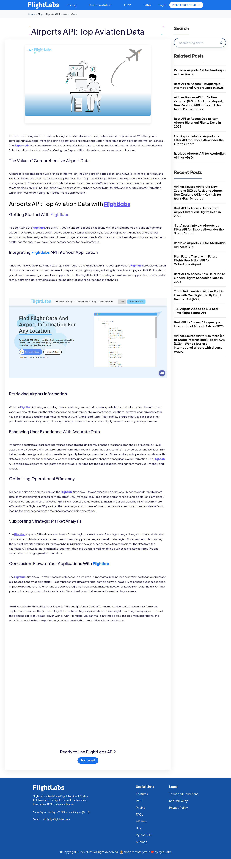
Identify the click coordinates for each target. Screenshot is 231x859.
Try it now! (88, 760)
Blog (40, 14)
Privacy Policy (178, 807)
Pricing (71, 5)
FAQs (147, 5)
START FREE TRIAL (184, 5)
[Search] (221, 43)
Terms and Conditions (183, 794)
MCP (127, 5)
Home (31, 14)
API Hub (141, 821)
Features (142, 794)
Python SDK (144, 835)
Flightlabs (59, 214)
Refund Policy (178, 801)
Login (162, 5)
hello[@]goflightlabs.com (56, 819)
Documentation (100, 5)
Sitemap (141, 842)
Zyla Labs (164, 852)
